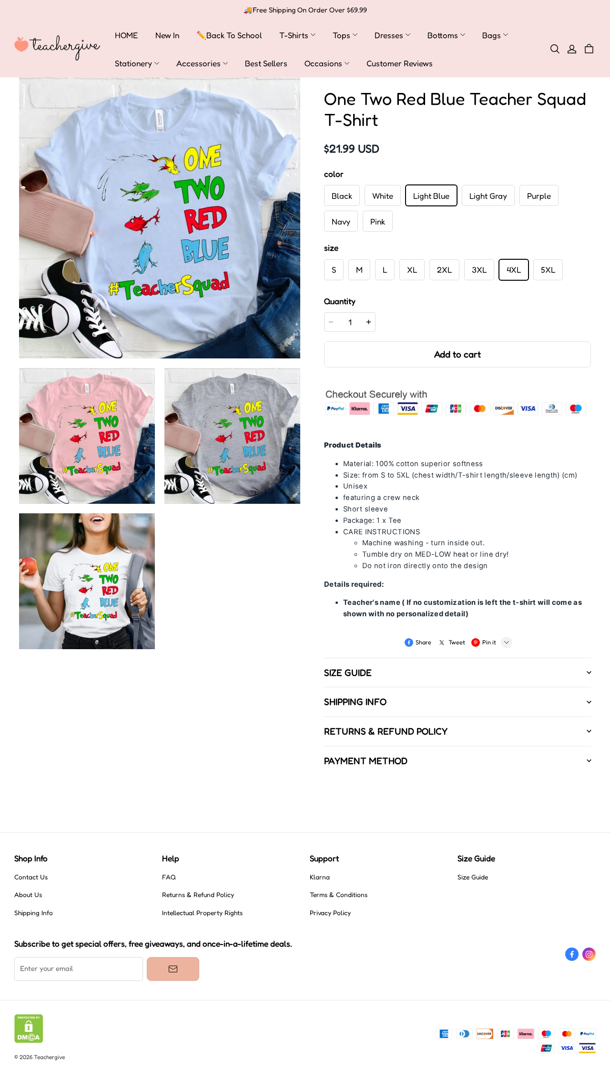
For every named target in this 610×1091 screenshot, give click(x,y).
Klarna (320, 877)
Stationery (133, 63)
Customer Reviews (399, 63)
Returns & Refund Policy (198, 894)
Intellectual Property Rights (202, 913)
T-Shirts (293, 35)
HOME (126, 35)
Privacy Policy (330, 913)
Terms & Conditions (338, 894)
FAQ (169, 877)
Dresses (389, 35)
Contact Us (31, 877)
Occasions (323, 63)
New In (167, 35)
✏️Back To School (229, 35)
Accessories (198, 63)
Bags (491, 35)
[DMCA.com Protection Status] (28, 1040)
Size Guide (473, 877)
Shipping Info (33, 913)
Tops (341, 35)
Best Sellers (266, 63)
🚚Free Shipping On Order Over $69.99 (305, 10)
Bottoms (442, 35)
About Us (28, 894)
